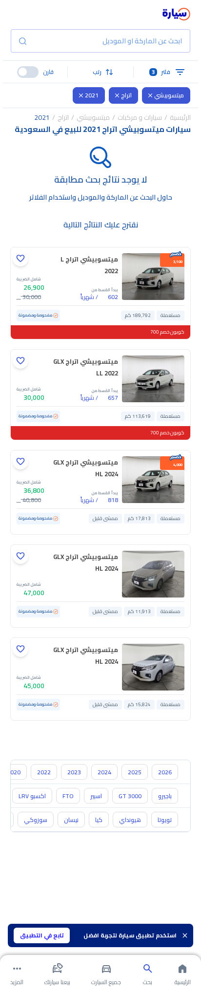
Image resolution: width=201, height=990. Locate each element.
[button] (100, 72)
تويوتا (165, 819)
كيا (98, 819)
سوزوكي (35, 819)
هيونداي (130, 819)
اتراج (126, 95)
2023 (74, 772)
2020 (13, 772)
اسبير (96, 796)
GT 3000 (130, 796)
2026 (165, 772)
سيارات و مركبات (140, 117)
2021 (92, 95)
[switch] (28, 72)
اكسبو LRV (32, 796)
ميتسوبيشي (169, 95)
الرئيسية (180, 117)
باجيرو (165, 796)
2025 (134, 772)
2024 (104, 772)
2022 (44, 772)
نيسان (71, 819)
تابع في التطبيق (42, 935)
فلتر (161, 71)
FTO (68, 796)
